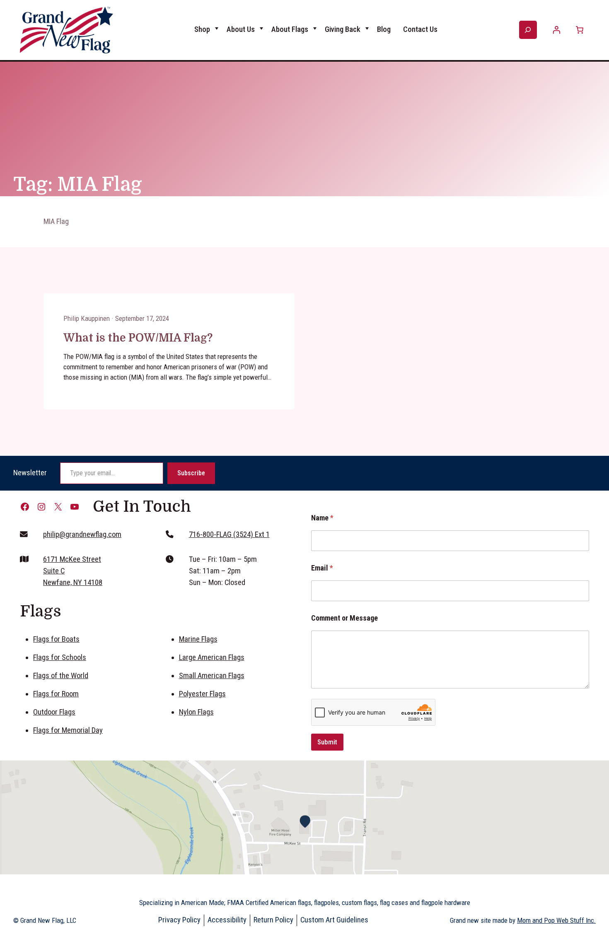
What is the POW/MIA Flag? (138, 338)
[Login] (556, 30)
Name (322, 517)
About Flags (289, 29)
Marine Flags (198, 639)
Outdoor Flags (54, 712)
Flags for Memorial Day (68, 730)
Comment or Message (344, 618)
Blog (384, 29)
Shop (202, 29)
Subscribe (191, 473)
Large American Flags (211, 657)
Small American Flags (211, 675)
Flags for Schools (59, 657)
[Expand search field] (528, 30)
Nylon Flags (196, 712)
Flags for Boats (56, 639)
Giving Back (342, 29)
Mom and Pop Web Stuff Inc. (556, 920)
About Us (241, 29)
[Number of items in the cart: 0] (579, 30)
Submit (327, 742)
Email (322, 567)
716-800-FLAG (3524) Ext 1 (229, 534)
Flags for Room (56, 693)
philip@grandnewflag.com (82, 534)
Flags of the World (60, 675)
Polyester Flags (202, 693)
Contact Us (420, 29)
